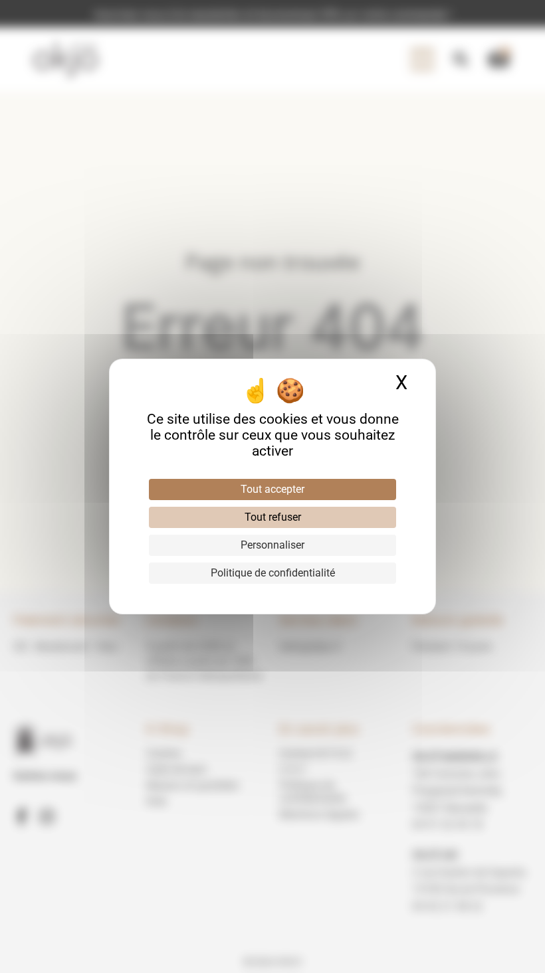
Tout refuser (273, 517)
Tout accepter (272, 489)
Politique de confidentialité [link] (273, 573)
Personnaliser (272, 545)
